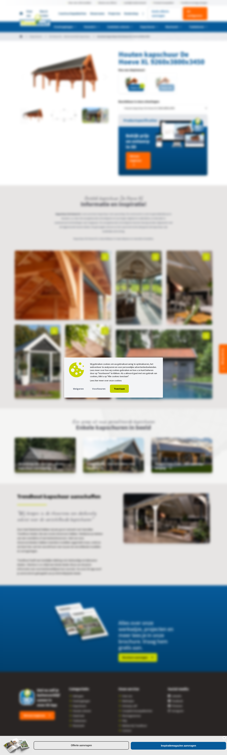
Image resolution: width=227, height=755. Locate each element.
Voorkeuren (98, 388)
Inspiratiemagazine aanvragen (178, 745)
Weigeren (78, 388)
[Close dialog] (224, 737)
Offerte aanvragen (81, 745)
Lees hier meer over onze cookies (106, 380)
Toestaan (119, 388)
